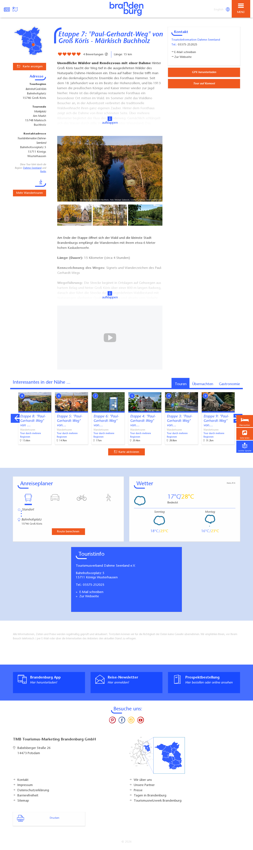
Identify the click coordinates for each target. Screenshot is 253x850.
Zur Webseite (88, 596)
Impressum (25, 785)
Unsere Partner (144, 785)
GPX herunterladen (204, 72)
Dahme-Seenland (32, 168)
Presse (138, 790)
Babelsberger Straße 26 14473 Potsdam (34, 751)
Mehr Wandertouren (29, 193)
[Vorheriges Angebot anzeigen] (15, 418)
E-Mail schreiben (90, 592)
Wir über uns (143, 780)
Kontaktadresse (35, 134)
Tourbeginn (37, 84)
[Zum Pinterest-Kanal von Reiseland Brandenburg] (112, 721)
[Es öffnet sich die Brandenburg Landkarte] (15, 9)
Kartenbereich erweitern (229, 389)
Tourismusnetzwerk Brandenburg (158, 801)
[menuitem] (219, 9)
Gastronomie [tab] (229, 384)
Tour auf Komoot (204, 83)
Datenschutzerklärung (33, 790)
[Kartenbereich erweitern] (247, 389)
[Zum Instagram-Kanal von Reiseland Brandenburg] (131, 721)
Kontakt (22, 780)
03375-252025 (93, 585)
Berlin (43, 172)
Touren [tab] (181, 384)
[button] (244, 434)
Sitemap (23, 801)
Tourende (39, 107)
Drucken (54, 818)
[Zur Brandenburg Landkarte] (157, 757)
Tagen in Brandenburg (150, 795)
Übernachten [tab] (202, 384)
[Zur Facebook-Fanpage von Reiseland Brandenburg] (121, 721)
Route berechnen (68, 531)
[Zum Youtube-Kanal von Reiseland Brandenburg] (140, 721)
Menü (241, 12)
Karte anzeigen (32, 66)
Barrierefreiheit (27, 795)
